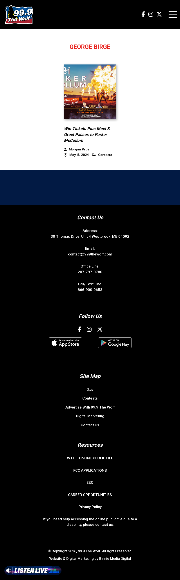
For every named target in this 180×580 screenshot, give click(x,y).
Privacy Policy (90, 507)
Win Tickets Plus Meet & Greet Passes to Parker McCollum (87, 134)
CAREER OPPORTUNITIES (90, 495)
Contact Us (90, 425)
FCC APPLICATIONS (90, 470)
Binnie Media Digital (115, 559)
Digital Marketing (90, 416)
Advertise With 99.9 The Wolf (90, 407)
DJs (90, 389)
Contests (105, 155)
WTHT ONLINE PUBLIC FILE (90, 458)
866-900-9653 (90, 289)
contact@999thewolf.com (90, 254)
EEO (90, 482)
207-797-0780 (90, 272)
